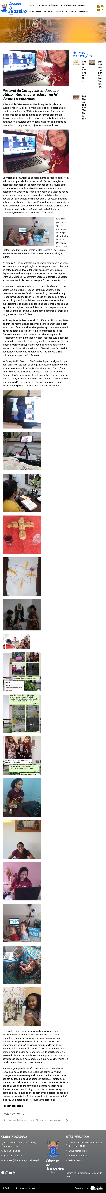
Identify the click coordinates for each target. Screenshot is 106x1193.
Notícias (60, 11)
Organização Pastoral (52, 5)
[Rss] (102, 10)
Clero (82, 5)
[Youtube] (98, 10)
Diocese (33, 5)
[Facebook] (98, 6)
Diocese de (15, 5)
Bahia (11, 14)
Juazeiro (18, 11)
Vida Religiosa (34, 11)
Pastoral (48, 11)
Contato (83, 11)
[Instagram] (102, 6)
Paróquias (71, 5)
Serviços (71, 11)
